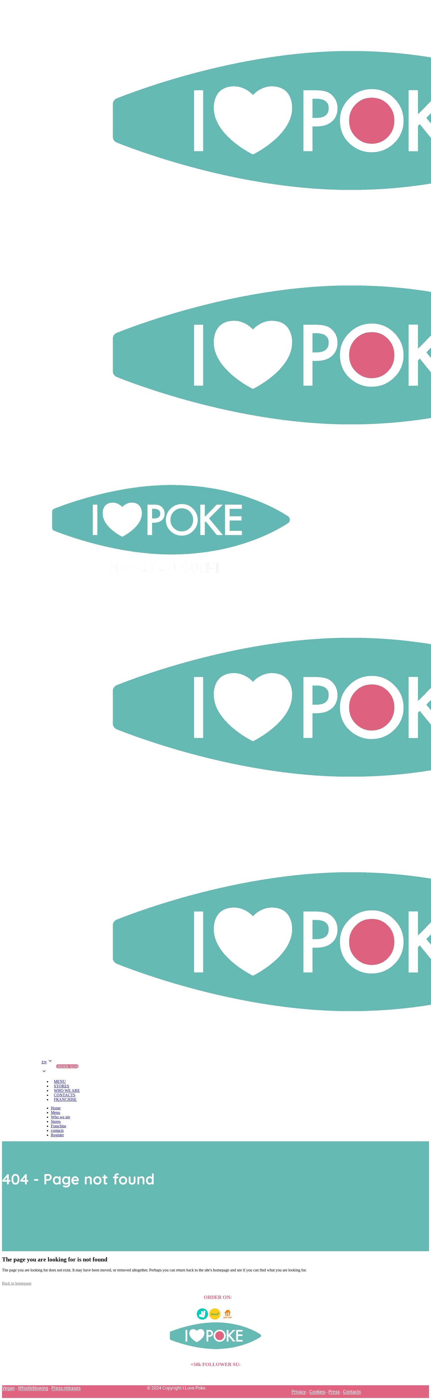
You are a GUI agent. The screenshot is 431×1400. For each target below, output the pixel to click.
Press (334, 1391)
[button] (47, 1066)
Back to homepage (16, 1283)
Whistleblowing (33, 1388)
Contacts (352, 1391)
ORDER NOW (67, 1066)
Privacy (299, 1391)
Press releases (66, 1388)
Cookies (317, 1391)
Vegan (8, 1388)
